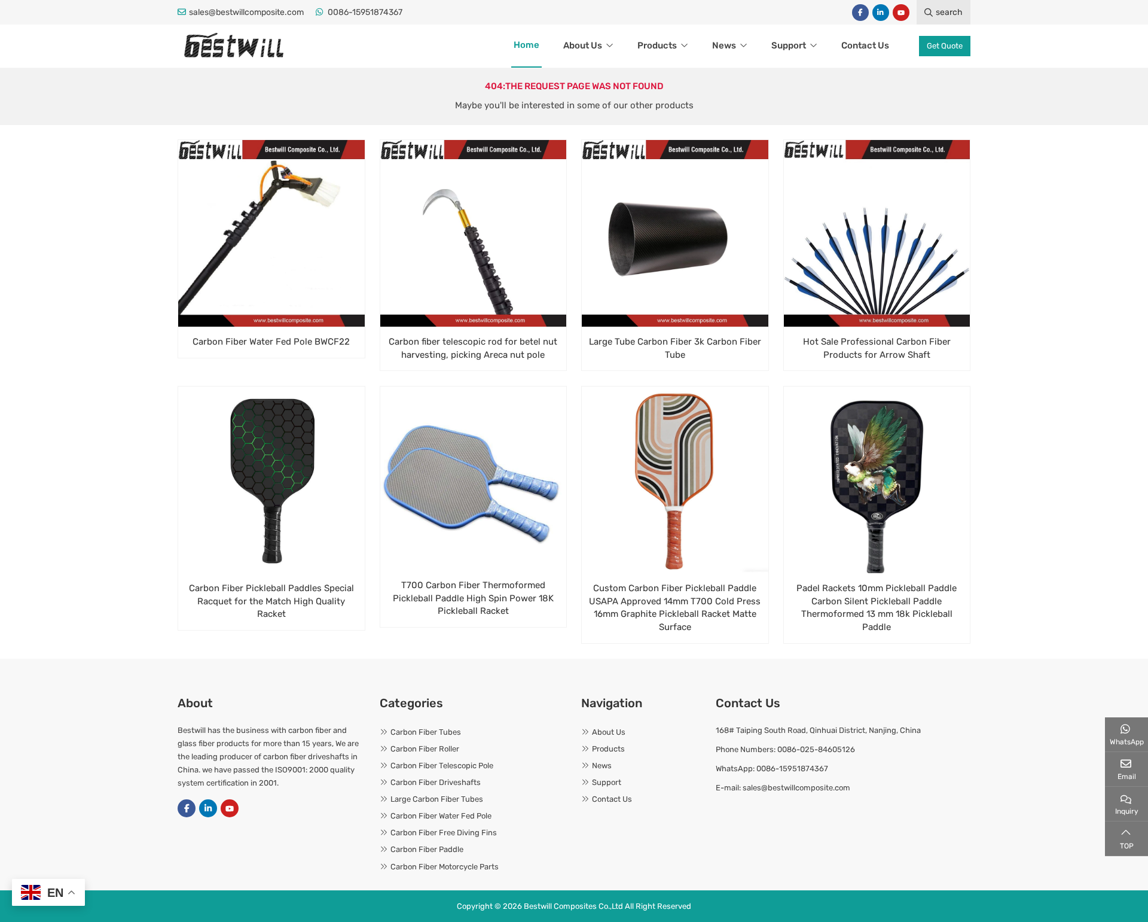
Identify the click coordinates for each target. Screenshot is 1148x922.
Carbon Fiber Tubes (425, 732)
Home (526, 44)
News (724, 45)
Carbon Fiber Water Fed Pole (440, 815)
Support (788, 45)
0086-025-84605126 (816, 749)
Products (657, 45)
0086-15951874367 (365, 12)
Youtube (901, 12)
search (949, 12)
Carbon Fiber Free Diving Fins (443, 832)
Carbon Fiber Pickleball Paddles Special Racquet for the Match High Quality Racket (271, 601)
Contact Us (865, 45)
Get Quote (945, 45)
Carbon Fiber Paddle (426, 849)
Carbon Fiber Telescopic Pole (441, 765)
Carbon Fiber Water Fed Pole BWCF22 (271, 341)
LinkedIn (880, 12)
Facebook (860, 12)
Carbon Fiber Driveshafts (435, 782)
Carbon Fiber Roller (424, 748)
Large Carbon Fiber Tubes (436, 799)
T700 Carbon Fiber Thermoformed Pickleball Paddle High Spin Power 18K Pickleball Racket (473, 598)
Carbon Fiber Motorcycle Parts (444, 866)
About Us (582, 45)
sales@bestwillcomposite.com (246, 12)
